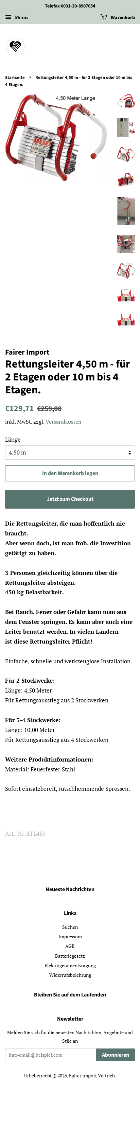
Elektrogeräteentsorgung (70, 965)
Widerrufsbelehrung (70, 975)
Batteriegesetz (70, 956)
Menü (20, 17)
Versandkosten (64, 421)
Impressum (70, 936)
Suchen (70, 927)
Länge (13, 439)
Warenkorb (122, 17)
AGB (70, 946)
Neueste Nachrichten (70, 889)
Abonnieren (115, 1055)
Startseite (15, 77)
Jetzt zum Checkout (70, 499)
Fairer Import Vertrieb (92, 1075)
